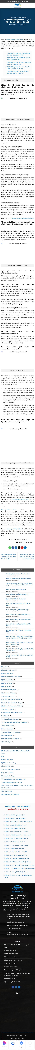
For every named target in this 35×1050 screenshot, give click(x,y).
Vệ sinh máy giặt (22, 17)
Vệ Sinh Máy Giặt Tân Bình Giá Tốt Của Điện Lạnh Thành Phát (27, 557)
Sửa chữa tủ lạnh (7, 709)
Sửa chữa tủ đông (7, 772)
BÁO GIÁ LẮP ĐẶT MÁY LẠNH (16, 599)
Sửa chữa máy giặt (7, 696)
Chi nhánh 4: (15, 825)
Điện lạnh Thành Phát (8, 510)
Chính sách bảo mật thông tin (17, 1035)
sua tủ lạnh (5, 716)
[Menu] (2, 5)
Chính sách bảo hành (17, 1036)
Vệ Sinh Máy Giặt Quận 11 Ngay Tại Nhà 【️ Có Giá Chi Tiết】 (8, 557)
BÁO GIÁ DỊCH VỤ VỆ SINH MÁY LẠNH (18, 619)
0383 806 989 (16, 929)
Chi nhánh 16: (19, 865)
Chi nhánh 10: (16, 845)
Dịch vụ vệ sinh (12, 17)
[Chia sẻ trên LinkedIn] (25, 547)
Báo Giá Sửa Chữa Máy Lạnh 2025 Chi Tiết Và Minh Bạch (19, 649)
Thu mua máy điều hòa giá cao (11, 782)
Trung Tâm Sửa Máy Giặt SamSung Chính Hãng (19, 655)
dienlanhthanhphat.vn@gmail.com (18, 934)
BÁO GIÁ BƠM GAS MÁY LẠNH (16, 589)
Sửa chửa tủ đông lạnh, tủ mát (11, 706)
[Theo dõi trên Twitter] (19, 987)
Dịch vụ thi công (6, 683)
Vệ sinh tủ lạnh (6, 742)
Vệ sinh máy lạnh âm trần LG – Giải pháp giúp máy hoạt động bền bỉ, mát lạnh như (19, 584)
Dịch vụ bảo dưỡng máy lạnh (10, 676)
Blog (2, 756)
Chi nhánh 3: (18, 821)
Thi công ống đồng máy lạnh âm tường (14, 722)
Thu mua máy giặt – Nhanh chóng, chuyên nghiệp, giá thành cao (17, 787)
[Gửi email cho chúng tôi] (22, 987)
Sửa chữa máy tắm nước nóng (11, 703)
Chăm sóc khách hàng (17, 1038)
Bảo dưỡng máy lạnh (8, 670)
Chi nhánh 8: (16, 838)
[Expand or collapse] (32, 80)
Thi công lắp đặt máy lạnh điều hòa (13, 779)
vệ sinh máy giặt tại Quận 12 (21, 499)
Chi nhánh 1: (14, 815)
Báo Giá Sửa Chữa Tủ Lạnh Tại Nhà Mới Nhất (18, 631)
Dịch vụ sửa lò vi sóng (8, 763)
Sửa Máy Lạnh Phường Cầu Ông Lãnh (18, 574)
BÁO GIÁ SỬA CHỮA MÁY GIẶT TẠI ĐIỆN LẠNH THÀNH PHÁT (19, 643)
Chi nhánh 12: (15, 852)
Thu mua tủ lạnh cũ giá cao (10, 732)
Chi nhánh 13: (15, 855)
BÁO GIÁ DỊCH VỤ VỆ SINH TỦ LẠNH (18, 610)
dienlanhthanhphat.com (21, 925)
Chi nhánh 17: (19, 868)
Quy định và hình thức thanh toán (17, 1040)
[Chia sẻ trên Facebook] (12, 547)
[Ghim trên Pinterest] (22, 547)
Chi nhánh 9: (14, 842)
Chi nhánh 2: (15, 818)
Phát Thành (23, 24)
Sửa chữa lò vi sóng (8, 693)
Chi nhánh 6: (16, 832)
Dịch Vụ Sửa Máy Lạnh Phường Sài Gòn (18, 578)
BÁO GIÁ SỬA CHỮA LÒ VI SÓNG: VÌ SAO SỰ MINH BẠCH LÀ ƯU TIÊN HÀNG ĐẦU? (19, 637)
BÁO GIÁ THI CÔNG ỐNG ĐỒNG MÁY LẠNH (18, 604)
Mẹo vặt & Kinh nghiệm (8, 689)
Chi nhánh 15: (17, 862)
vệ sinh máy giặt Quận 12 (14, 39)
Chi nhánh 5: (15, 828)
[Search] (33, 5)
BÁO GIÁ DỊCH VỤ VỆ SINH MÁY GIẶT (18, 614)
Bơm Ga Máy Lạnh (7, 673)
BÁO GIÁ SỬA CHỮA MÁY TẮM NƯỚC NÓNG (18, 624)
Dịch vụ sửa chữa (7, 680)
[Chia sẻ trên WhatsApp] (9, 547)
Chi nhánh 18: (16, 872)
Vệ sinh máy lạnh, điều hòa (10, 738)
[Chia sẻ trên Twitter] (16, 547)
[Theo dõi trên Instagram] (16, 987)
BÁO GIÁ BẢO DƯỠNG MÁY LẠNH (17, 594)
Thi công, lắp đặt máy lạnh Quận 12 (22, 218)
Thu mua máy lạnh (7, 729)
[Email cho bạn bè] (19, 547)
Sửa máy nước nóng (7, 776)
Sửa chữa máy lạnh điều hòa (10, 699)
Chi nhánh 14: (16, 858)
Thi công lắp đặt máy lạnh (10, 719)
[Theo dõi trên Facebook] (12, 987)
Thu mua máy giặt (7, 725)
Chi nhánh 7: (17, 835)
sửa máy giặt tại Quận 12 (15, 529)
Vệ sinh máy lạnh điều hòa (10, 794)
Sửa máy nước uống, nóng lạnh (11, 712)
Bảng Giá (4, 667)
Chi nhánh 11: (14, 848)
